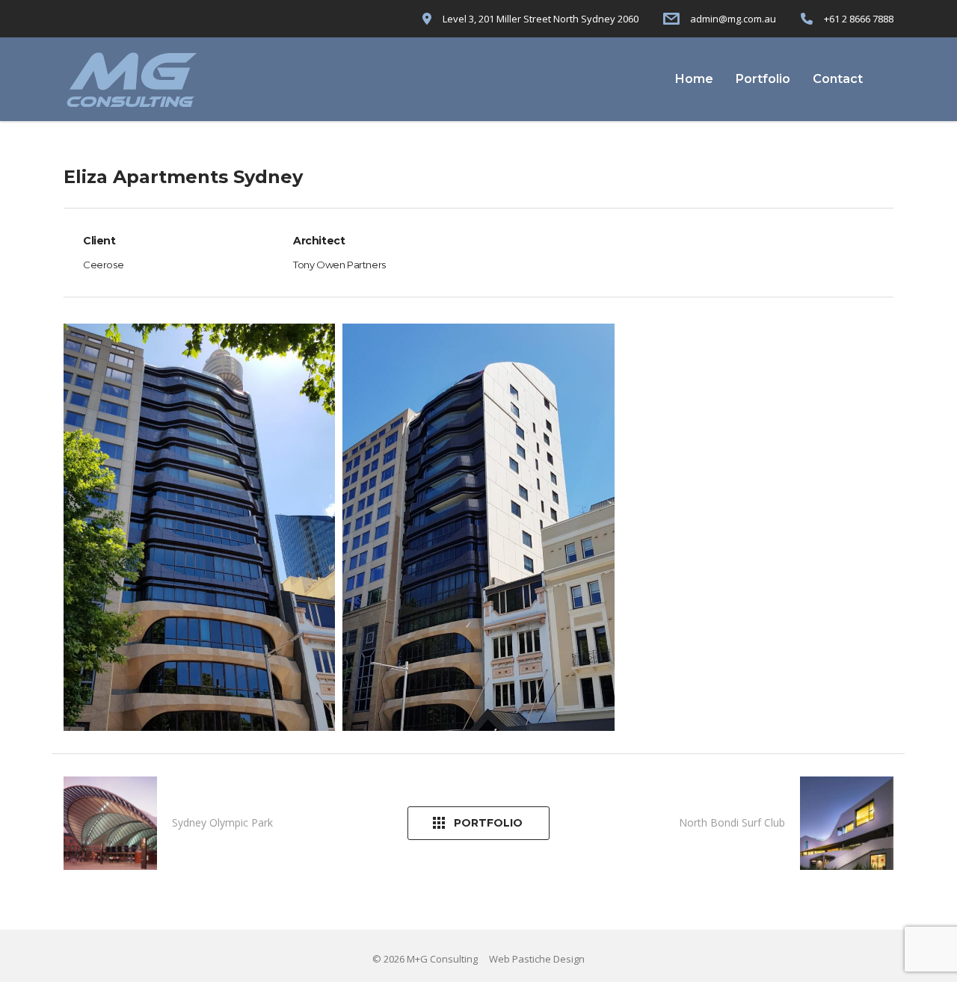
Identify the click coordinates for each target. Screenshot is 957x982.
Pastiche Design (548, 959)
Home (694, 79)
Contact (838, 79)
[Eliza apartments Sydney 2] (478, 527)
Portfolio (763, 79)
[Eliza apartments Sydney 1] (199, 527)
